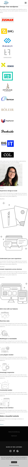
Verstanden (14, 462)
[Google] (18, 451)
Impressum (14, 436)
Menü (25, 2)
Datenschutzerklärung (14, 432)
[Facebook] (14, 451)
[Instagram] (10, 451)
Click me (2, 424)
